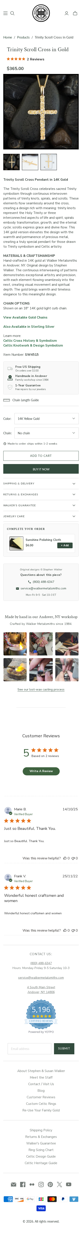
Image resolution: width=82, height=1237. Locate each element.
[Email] (13, 1184)
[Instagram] (41, 1184)
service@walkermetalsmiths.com (41, 978)
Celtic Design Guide (41, 1156)
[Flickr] (32, 1184)
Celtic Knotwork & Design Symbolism (33, 345)
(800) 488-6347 (41, 963)
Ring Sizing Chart (41, 1150)
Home (7, 37)
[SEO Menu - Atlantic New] (5, 13)
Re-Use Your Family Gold (41, 1110)
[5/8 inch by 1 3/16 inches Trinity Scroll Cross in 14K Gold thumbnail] (48, 162)
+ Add (65, 545)
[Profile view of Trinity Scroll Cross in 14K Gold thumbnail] (30, 162)
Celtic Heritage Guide (41, 1163)
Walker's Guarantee (41, 1143)
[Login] (66, 13)
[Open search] (12, 13)
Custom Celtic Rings (41, 1104)
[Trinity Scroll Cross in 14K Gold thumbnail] (11, 162)
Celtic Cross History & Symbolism (30, 340)
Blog (41, 1090)
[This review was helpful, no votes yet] (64, 858)
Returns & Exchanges (41, 1137)
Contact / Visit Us (41, 1084)
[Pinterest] (50, 1184)
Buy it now (41, 469)
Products (23, 37)
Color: (7, 419)
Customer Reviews (41, 1097)
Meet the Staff (41, 1077)
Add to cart (41, 455)
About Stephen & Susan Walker (41, 1071)
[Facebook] (22, 1184)
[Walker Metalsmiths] (41, 12)
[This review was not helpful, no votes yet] (73, 858)
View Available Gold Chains (25, 317)
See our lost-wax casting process (41, 689)
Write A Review (41, 771)
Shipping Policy (41, 1130)
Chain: (7, 433)
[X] (59, 1184)
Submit (64, 1048)
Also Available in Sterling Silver (28, 326)
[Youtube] (68, 1184)
